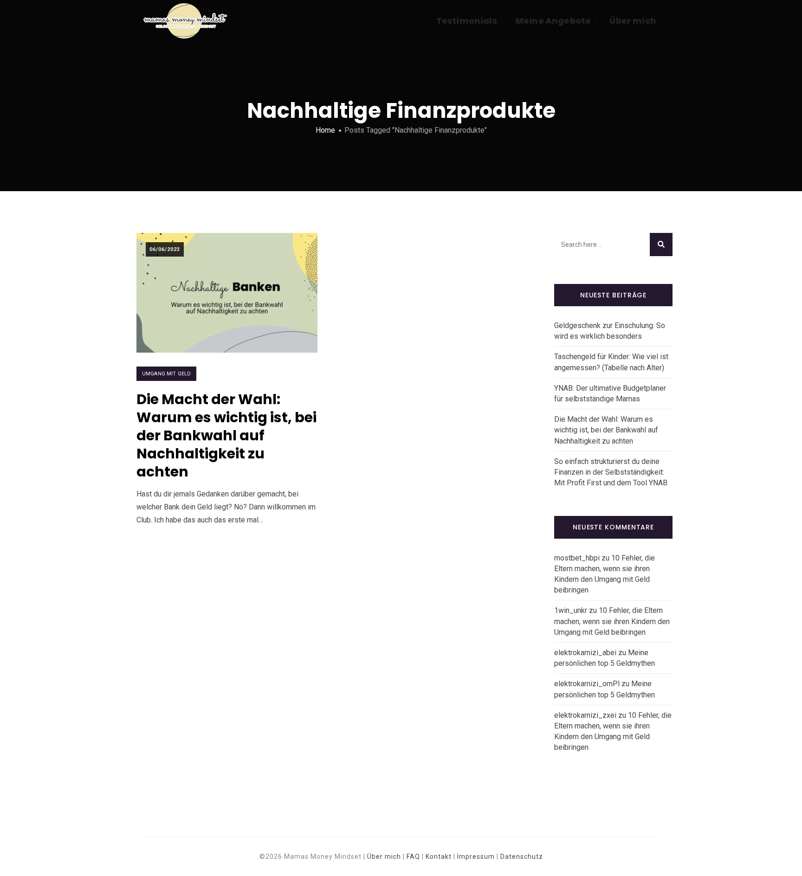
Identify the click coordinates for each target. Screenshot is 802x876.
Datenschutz (521, 856)
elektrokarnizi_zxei (585, 715)
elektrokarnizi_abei (585, 652)
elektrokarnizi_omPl (587, 683)
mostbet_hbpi (577, 558)
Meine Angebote (553, 20)
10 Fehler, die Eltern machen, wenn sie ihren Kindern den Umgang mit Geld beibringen (612, 621)
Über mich (632, 20)
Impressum (476, 856)
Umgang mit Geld (166, 374)
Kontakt (439, 856)
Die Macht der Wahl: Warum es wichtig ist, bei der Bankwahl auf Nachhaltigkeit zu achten (226, 435)
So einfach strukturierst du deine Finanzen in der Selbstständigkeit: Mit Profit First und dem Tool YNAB (610, 472)
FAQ (413, 856)
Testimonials (466, 20)
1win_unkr (570, 610)
